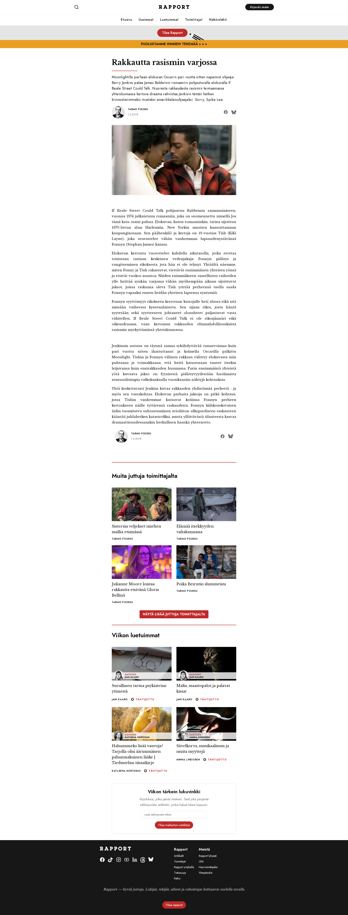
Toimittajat (194, 19)
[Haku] (107, 7)
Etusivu (126, 19)
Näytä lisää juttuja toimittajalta (174, 831)
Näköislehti (218, 19)
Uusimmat (146, 19)
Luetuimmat (169, 19)
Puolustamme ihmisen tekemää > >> (174, 44)
